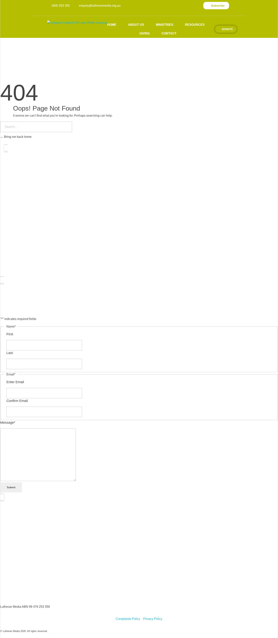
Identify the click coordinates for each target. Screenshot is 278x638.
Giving (144, 33)
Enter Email (15, 382)
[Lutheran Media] (83, 25)
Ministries (164, 24)
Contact (169, 33)
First (9, 334)
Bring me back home (17, 136)
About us (136, 24)
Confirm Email (17, 401)
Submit (11, 487)
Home (111, 24)
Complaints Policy (128, 618)
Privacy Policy (152, 618)
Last (9, 353)
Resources (195, 24)
